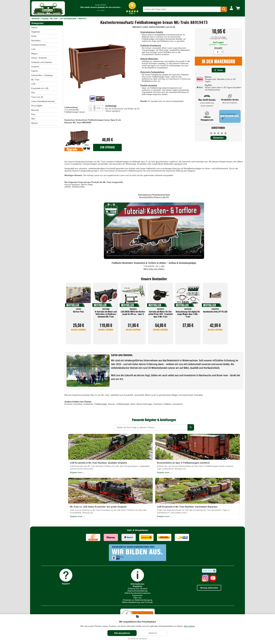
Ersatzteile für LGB (39, 88)
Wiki (33, 118)
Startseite (36, 19)
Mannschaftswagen (144, 404)
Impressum (137, 595)
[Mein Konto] (231, 8)
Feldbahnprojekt (122, 404)
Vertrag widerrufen (209, 588)
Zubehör (35, 66)
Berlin (133, 404)
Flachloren (158, 404)
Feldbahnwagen (100, 404)
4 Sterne (222, 133)
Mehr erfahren (189, 626)
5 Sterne (225, 133)
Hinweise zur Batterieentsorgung (137, 600)
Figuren (34, 71)
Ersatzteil (68, 404)
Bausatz (111, 404)
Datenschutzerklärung (137, 591)
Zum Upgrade (107, 147)
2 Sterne (215, 133)
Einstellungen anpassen (137, 638)
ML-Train (53, 19)
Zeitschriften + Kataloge (42, 75)
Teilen (220, 70)
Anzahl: (218, 48)
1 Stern (211, 133)
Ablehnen (153, 633)
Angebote (35, 32)
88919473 (82, 19)
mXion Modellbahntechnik (43, 101)
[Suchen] (224, 9)
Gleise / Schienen (39, 58)
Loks (33, 49)
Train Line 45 (37, 97)
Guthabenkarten (38, 45)
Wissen (34, 123)
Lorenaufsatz (177, 404)
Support (66, 583)
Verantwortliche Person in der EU (154, 197)
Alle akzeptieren (122, 633)
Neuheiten (36, 40)
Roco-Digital (36, 105)
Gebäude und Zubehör (41, 62)
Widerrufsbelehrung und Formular (137, 602)
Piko (33, 92)
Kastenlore (77, 404)
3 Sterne (218, 133)
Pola (33, 114)
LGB (33, 84)
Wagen (34, 53)
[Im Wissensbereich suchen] (190, 427)
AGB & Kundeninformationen (137, 593)
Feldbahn (167, 404)
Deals (33, 36)
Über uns (137, 598)
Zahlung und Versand (137, 588)
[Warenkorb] (238, 8)
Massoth (35, 110)
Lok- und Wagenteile (68, 19)
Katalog (45, 19)
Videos (34, 27)
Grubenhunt (88, 404)
